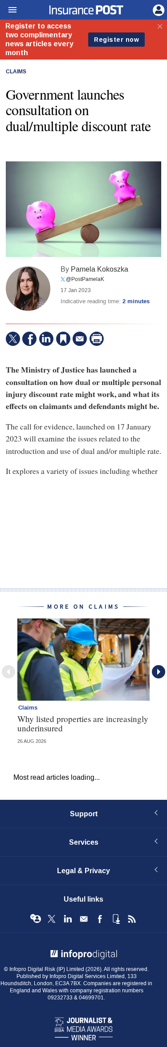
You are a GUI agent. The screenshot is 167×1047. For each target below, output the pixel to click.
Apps (115, 919)
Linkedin (67, 919)
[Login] (158, 9)
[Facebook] (29, 339)
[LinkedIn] (46, 339)
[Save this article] (63, 339)
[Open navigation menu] (8, 10)
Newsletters (83, 919)
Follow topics (35, 919)
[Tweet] (13, 339)
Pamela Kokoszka (99, 269)
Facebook (99, 919)
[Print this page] (97, 339)
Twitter (51, 919)
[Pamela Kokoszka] (28, 288)
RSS (131, 919)
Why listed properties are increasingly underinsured (82, 723)
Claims (16, 72)
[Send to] (80, 339)
